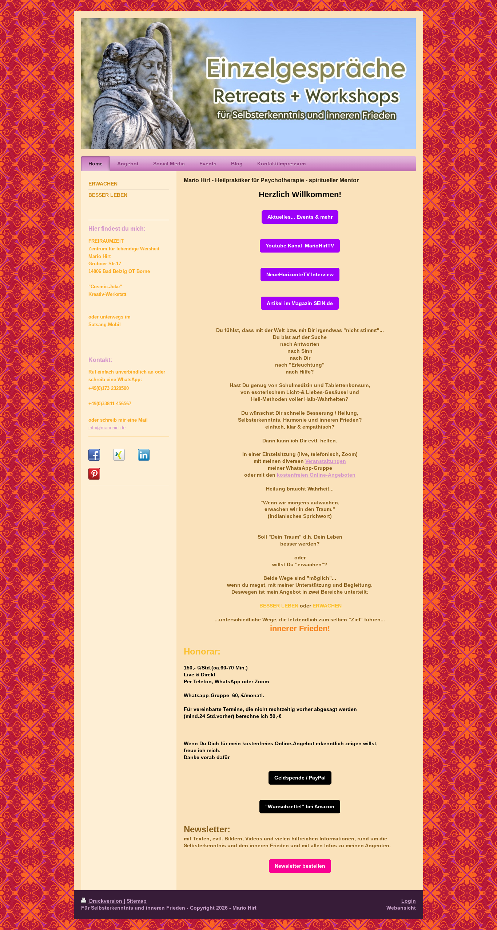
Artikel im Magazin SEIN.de (300, 303)
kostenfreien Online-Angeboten (316, 475)
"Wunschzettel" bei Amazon (299, 806)
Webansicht (401, 908)
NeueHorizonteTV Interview (300, 274)
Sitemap (137, 901)
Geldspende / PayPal (300, 778)
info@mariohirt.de (107, 427)
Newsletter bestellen (300, 866)
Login (408, 901)
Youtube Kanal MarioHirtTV (300, 246)
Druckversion (106, 901)
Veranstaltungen (325, 461)
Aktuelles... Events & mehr (300, 217)
